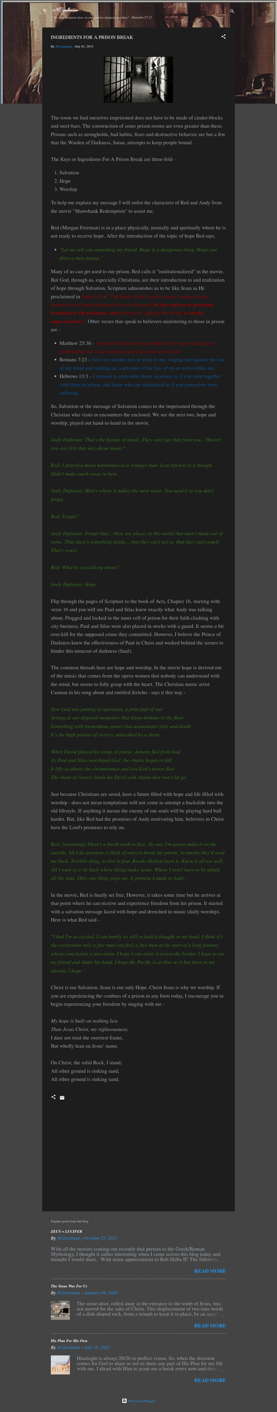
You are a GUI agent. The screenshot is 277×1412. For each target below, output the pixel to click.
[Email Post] (62, 1099)
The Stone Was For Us (69, 1286)
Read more (210, 1270)
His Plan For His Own (69, 1340)
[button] (223, 37)
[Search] (232, 11)
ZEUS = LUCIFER (66, 1231)
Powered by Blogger (141, 1401)
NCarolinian (65, 10)
